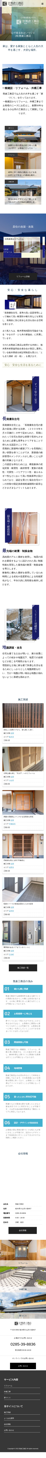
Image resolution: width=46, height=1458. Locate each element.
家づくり (11, 128)
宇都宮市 (12, 824)
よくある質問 (9, 1418)
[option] (23, 251)
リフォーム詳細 (23, 276)
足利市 (11, 911)
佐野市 (11, 867)
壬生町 (11, 954)
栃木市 (11, 737)
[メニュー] (42, 3)
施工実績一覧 (23, 968)
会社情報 (22, 1230)
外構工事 (11, 181)
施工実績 (7, 1412)
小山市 (11, 780)
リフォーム (11, 155)
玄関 (12, 733)
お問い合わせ (23, 1366)
